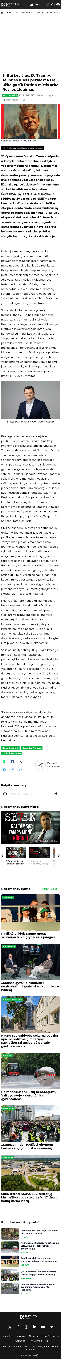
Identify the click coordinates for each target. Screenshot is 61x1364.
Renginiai (8, 1108)
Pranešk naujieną (32, 12)
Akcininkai (20, 1340)
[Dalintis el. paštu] (21, 770)
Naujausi (33, 1336)
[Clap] (40, 765)
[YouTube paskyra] (43, 1327)
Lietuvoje (9, 946)
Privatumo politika (38, 1340)
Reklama (20, 1336)
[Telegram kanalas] (51, 1327)
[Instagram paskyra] (26, 1327)
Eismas (7, 1055)
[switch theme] (53, 4)
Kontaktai (7, 1336)
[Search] (48, 4)
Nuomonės (10, 95)
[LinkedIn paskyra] (34, 1327)
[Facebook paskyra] (18, 1327)
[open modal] (58, 4)
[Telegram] (4, 770)
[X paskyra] (10, 1327)
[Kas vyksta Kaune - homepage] (12, 4)
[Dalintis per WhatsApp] (4, 762)
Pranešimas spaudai (47, 95)
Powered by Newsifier (30, 1355)
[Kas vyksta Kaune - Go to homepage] (30, 1317)
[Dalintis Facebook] (12, 762)
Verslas (8, 897)
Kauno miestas (12, 999)
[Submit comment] (55, 793)
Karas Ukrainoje (10, 748)
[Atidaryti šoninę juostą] (2, 12)
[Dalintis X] (21, 762)
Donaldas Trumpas (32, 748)
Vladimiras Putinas (11, 753)
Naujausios (12, 12)
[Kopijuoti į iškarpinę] (12, 770)
